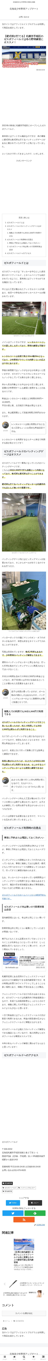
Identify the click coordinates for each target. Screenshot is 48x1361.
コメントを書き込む (24, 1313)
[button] (35, 1203)
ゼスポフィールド (10, 1188)
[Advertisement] (24, 96)
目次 (21, 218)
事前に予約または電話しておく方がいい (24, 243)
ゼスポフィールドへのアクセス (19, 253)
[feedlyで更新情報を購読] (35, 1213)
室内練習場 (8, 1183)
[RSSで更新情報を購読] (24, 1219)
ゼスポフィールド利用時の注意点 (20, 240)
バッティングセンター (27, 1188)
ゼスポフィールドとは (15, 223)
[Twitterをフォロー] (13, 1213)
